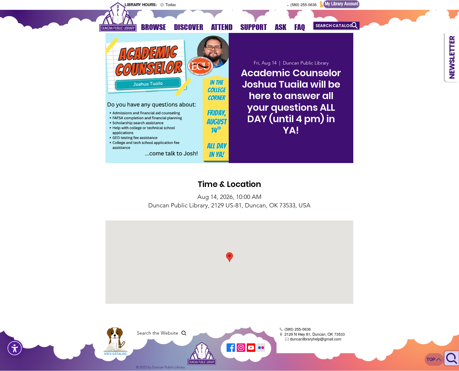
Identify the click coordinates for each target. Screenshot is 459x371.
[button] (452, 57)
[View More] (155, 4)
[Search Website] (451, 358)
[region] (451, 354)
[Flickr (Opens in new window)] (261, 347)
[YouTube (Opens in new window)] (251, 347)
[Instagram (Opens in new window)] (241, 347)
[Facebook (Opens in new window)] (231, 347)
